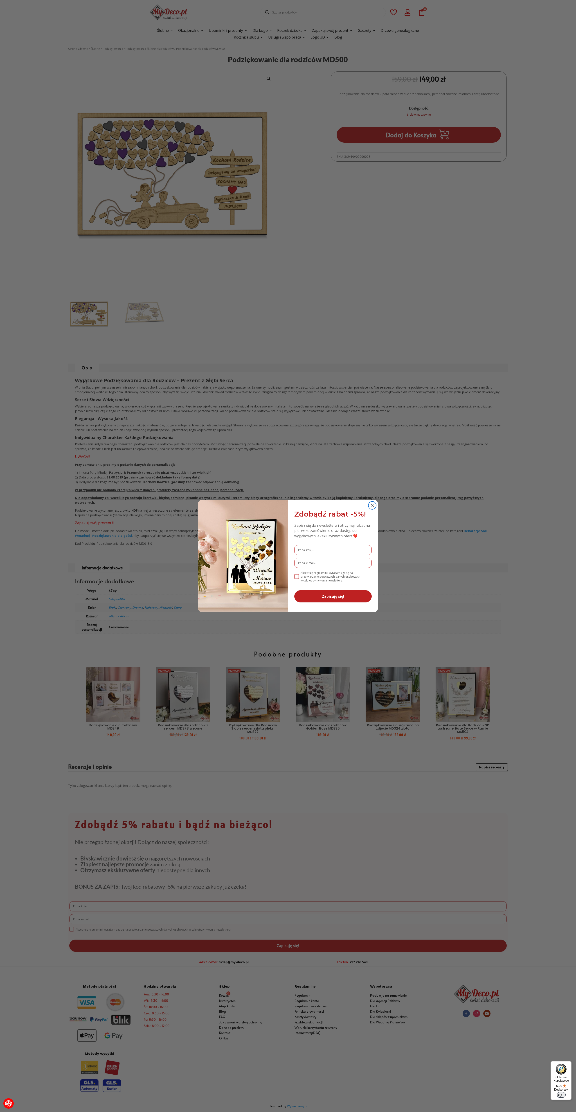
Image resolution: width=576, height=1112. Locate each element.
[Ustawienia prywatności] (8, 1103)
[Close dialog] (372, 505)
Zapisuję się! (333, 596)
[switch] (561, 1095)
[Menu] (569, 1064)
